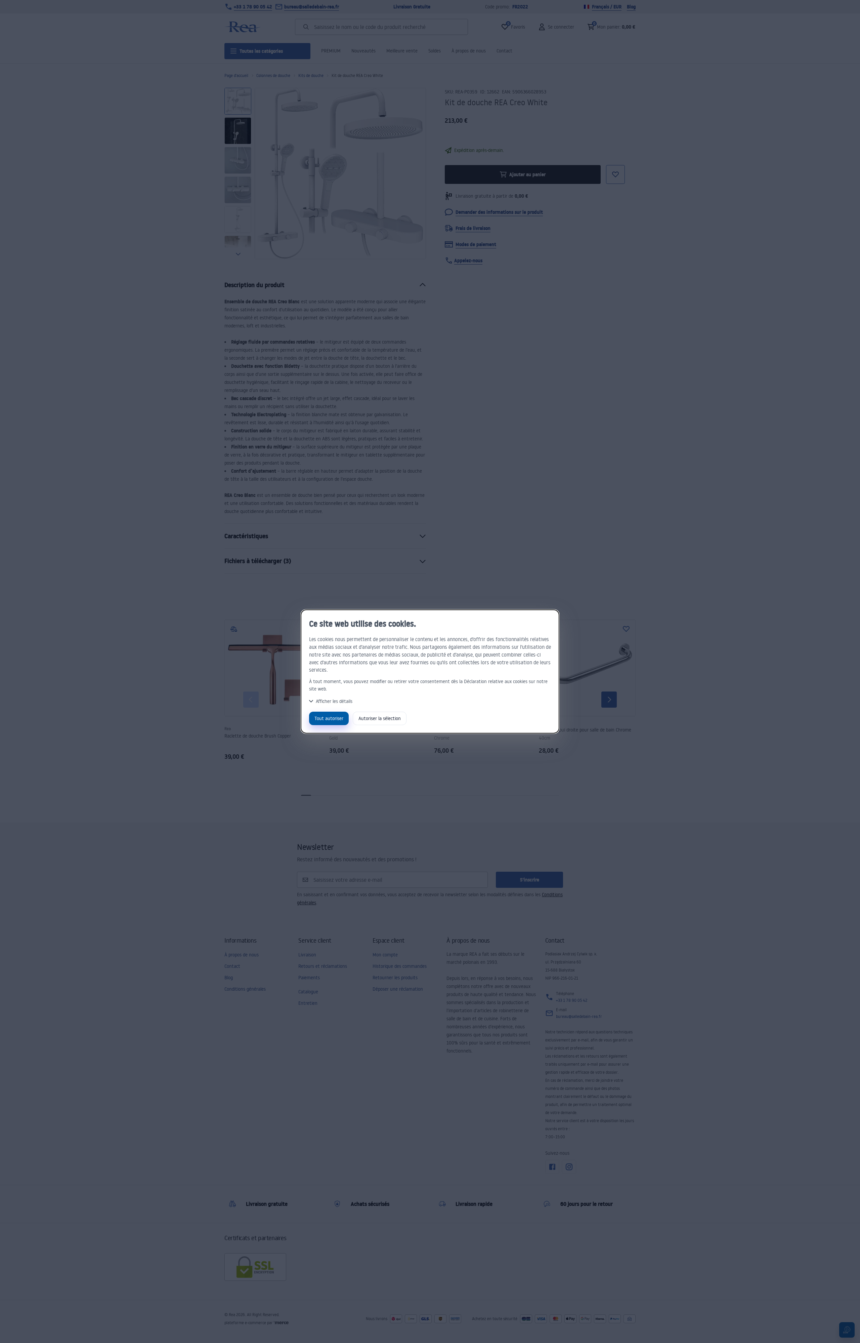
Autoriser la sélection (379, 718)
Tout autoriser (328, 718)
